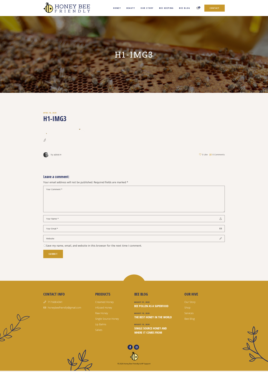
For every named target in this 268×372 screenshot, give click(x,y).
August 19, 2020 (142, 313)
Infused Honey (103, 307)
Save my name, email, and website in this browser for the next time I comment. (94, 245)
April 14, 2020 (49, 112)
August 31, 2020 (142, 302)
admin (56, 154)
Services (189, 313)
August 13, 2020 (142, 324)
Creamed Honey (104, 302)
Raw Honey (101, 313)
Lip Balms (100, 324)
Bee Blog (189, 318)
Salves (98, 330)
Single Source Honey (107, 318)
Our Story (189, 302)
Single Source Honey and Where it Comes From (150, 330)
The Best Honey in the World (153, 317)
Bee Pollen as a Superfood (151, 306)
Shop (187, 307)
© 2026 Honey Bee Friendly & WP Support (134, 364)
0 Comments (218, 154)
